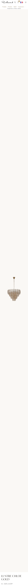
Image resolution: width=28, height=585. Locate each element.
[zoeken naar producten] (15, 2)
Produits (4, 6)
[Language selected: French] (22, 2)
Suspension (21, 6)
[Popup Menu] (25, 2)
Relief (15, 6)
